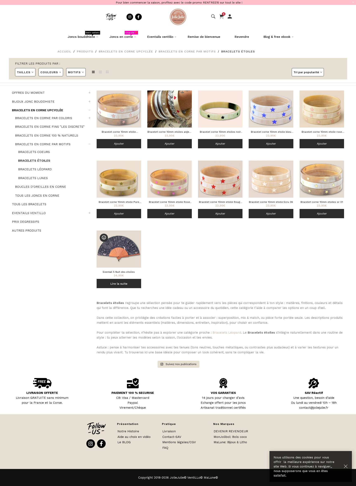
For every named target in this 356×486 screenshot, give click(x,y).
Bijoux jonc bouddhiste (33, 101)
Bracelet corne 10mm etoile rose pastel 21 (322, 132)
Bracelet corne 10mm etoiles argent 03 (170, 132)
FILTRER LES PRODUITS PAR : (37, 63)
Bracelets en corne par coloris (43, 118)
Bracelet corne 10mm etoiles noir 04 (220, 132)
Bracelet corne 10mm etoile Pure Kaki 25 (119, 202)
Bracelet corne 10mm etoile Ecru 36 (271, 202)
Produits (85, 51)
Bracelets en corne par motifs (187, 51)
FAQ (165, 448)
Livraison (169, 431)
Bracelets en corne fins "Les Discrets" (49, 127)
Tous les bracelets (29, 204)
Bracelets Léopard (227, 332)
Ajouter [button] (119, 143)
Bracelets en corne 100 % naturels (46, 135)
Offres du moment (28, 93)
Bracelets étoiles (34, 160)
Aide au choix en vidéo (134, 437)
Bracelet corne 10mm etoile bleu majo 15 (271, 132)
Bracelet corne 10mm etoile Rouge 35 (220, 202)
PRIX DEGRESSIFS (25, 222)
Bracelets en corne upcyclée (126, 51)
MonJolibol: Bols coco (230, 437)
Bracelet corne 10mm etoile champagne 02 (119, 132)
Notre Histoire (128, 431)
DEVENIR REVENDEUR (231, 431)
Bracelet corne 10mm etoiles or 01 (322, 202)
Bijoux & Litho (237, 442)
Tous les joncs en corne (37, 195)
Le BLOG (124, 442)
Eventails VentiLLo (29, 213)
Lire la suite (118, 283)
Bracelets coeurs (34, 152)
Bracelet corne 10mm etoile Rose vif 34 (169, 202)
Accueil (64, 51)
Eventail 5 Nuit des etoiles (119, 271)
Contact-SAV (171, 437)
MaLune (219, 442)
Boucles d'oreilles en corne (40, 187)
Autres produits (26, 230)
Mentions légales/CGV (179, 442)
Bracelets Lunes (33, 178)
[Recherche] (213, 16)
